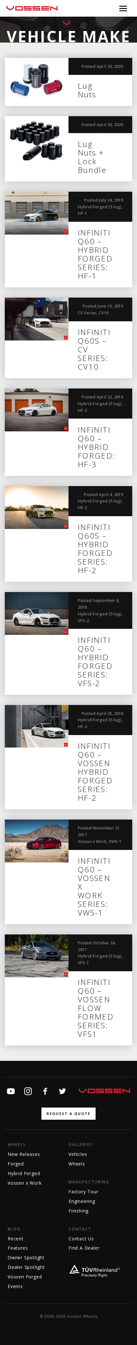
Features (18, 1248)
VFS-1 (83, 962)
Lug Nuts (87, 90)
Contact (79, 1229)
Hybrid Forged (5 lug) (99, 207)
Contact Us (81, 1239)
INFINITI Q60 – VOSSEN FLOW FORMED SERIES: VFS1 (96, 1008)
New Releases (24, 1154)
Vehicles (77, 1154)
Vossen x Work (92, 841)
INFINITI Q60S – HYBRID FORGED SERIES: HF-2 (95, 548)
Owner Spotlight (26, 1257)
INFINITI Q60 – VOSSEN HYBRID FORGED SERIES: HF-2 (95, 772)
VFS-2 (83, 620)
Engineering (81, 1201)
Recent (16, 1239)
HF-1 (82, 213)
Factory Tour (83, 1192)
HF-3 (82, 410)
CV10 (103, 313)
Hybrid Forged (24, 1173)
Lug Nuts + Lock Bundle (92, 157)
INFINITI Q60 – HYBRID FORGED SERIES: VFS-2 (95, 661)
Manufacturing (88, 1182)
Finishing (78, 1211)
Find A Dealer (83, 1248)
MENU (123, 8)
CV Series (87, 313)
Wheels (16, 1144)
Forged (16, 1164)
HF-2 (82, 507)
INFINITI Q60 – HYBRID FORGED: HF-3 (97, 446)
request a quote (68, 1113)
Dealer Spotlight (26, 1267)
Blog (14, 1229)
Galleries (80, 1144)
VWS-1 (115, 841)
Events (15, 1286)
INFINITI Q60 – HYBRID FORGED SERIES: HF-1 (95, 254)
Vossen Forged (25, 1277)
